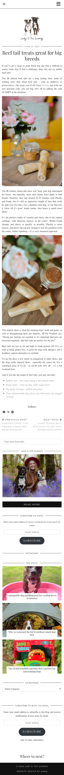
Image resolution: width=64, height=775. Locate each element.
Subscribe (32, 540)
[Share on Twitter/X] (8, 412)
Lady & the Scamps (36, 766)
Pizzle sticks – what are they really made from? (28, 384)
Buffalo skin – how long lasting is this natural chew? (30, 380)
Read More (32, 504)
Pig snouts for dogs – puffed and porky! (24, 389)
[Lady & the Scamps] (32, 22)
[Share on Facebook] (4, 412)
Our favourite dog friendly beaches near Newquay (15, 424)
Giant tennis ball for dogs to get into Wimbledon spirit (47, 424)
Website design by (32, 771)
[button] (60, 4)
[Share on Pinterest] (13, 412)
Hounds (45, 85)
